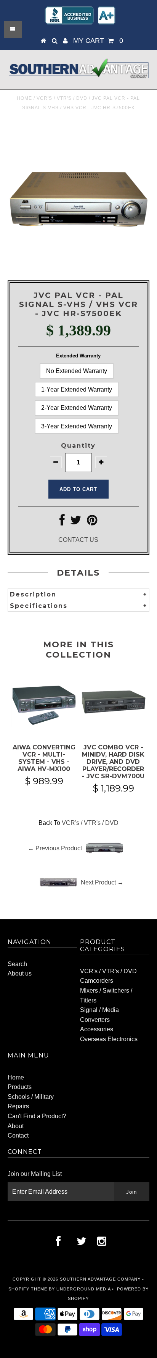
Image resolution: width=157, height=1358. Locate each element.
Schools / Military (31, 1097)
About (16, 1126)
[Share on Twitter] (76, 522)
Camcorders (96, 980)
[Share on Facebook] (62, 522)
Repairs (18, 1106)
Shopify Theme (27, 1289)
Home (24, 98)
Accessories (96, 1029)
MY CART (98, 40)
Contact (18, 1135)
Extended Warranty (78, 356)
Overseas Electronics (109, 1039)
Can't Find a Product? (37, 1116)
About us (20, 973)
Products (20, 1087)
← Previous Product (55, 848)
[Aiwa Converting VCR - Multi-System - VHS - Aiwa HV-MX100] (44, 728)
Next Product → (102, 882)
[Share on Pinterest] (92, 522)
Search (17, 964)
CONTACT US (78, 540)
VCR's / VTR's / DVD (62, 98)
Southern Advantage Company (100, 1279)
